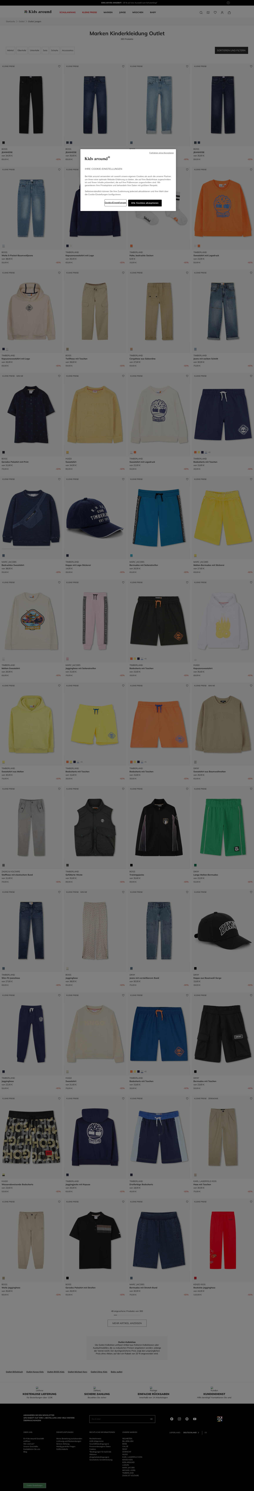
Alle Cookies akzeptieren (144, 203)
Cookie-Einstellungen (115, 203)
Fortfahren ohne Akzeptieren (161, 153)
